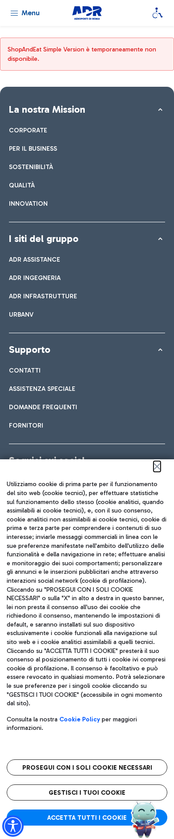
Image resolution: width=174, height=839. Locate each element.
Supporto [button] (29, 349)
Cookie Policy (79, 719)
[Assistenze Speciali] (157, 13)
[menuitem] (28, 130)
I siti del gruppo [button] (44, 239)
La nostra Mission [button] (47, 109)
